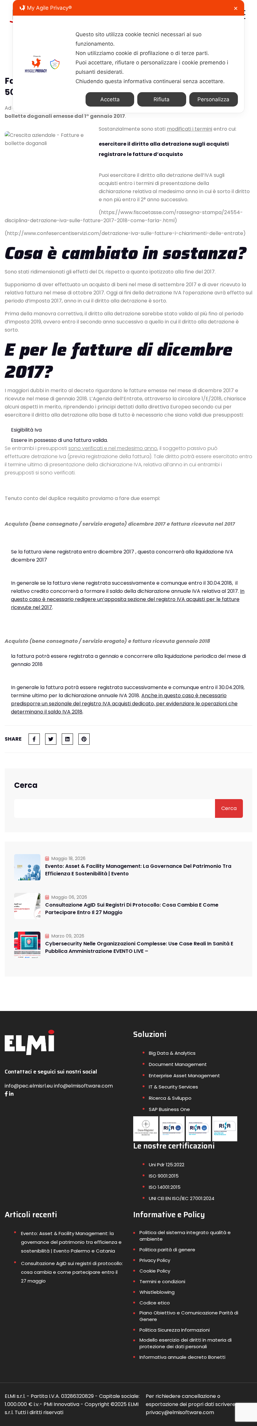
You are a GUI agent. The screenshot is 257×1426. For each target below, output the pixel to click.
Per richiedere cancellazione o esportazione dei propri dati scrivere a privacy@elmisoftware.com (193, 1404)
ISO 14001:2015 (165, 1187)
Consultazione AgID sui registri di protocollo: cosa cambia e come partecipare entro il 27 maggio (131, 908)
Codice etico (154, 1302)
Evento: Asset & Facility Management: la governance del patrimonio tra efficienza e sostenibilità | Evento (138, 870)
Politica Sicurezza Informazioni (174, 1330)
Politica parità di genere (167, 1249)
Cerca (26, 785)
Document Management (178, 1064)
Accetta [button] (110, 99)
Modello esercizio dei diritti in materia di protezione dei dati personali (185, 1343)
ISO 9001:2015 (164, 1176)
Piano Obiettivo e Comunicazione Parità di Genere (188, 1316)
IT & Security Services (173, 1086)
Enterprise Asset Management (184, 1075)
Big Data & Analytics (172, 1053)
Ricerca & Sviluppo (170, 1098)
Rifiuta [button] (162, 99)
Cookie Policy (154, 1271)
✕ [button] (235, 8)
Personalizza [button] (213, 99)
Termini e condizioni (162, 1281)
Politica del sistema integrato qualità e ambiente (185, 1235)
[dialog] (128, 56)
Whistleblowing (157, 1292)
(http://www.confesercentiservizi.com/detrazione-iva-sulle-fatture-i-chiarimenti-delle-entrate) (125, 233)
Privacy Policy (154, 1260)
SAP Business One (169, 1109)
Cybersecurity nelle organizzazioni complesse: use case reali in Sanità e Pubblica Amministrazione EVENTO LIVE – (139, 947)
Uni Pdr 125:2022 (166, 1164)
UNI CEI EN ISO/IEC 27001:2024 (181, 1198)
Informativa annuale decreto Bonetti (182, 1357)
